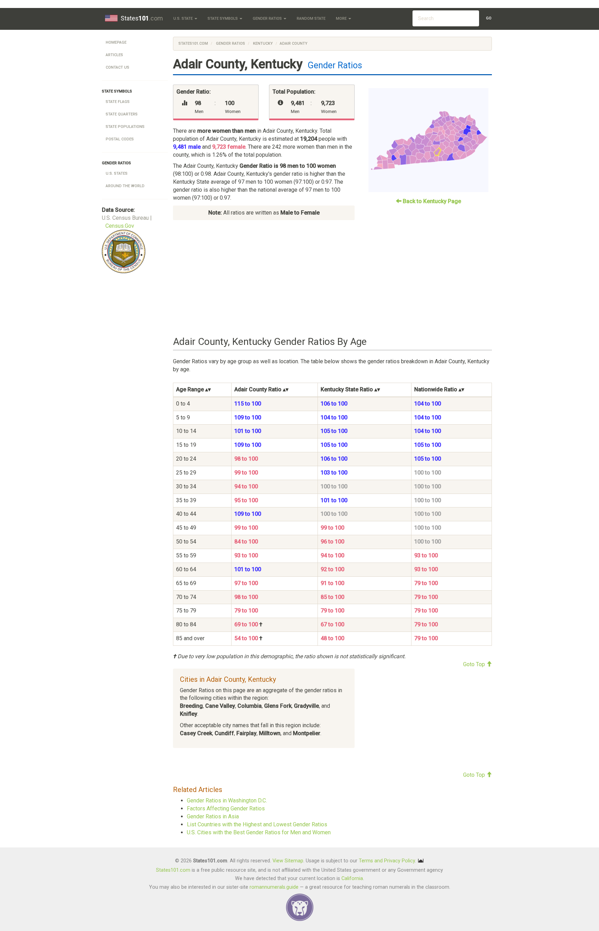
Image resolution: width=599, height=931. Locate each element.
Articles (114, 55)
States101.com (193, 43)
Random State (311, 18)
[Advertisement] (332, 278)
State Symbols (223, 18)
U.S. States (117, 173)
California (352, 878)
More (342, 18)
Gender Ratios (268, 18)
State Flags (118, 101)
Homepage (116, 42)
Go (489, 18)
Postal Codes (120, 139)
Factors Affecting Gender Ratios (226, 808)
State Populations (125, 126)
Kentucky (262, 43)
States (142, 18)
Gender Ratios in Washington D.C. (227, 800)
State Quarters (122, 114)
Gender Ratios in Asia (213, 816)
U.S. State (183, 18)
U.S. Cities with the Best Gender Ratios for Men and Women (259, 832)
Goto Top (474, 664)
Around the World (125, 186)
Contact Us (117, 67)
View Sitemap (287, 861)
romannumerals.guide (274, 887)
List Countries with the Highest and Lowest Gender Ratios (257, 824)
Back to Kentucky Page (431, 201)
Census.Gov (119, 226)
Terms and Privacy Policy (387, 861)
